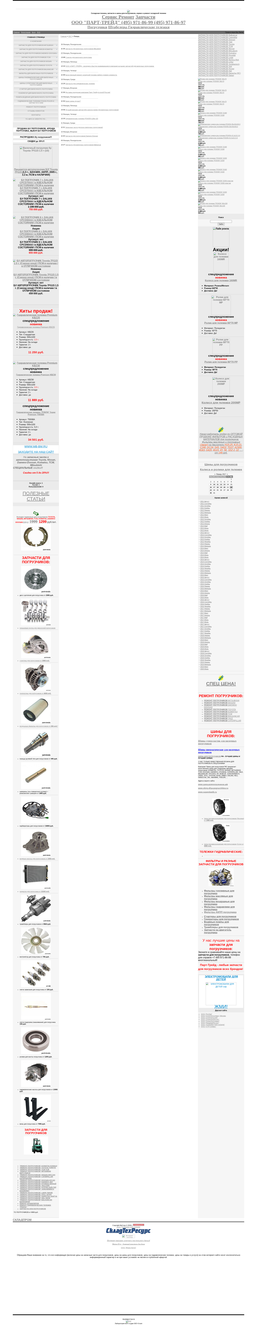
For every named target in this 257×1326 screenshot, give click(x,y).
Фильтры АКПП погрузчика (220, 912)
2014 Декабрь (205, 568)
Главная (17, 32)
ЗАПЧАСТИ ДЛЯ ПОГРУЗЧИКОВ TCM (215, 46)
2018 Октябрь (205, 655)
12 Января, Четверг (69, 114)
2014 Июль (204, 557)
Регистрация (25, 32)
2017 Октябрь (205, 629)
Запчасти (145, 17)
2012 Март (204, 515)
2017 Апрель (205, 615)
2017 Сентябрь (206, 626)
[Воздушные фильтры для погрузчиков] (36, 723)
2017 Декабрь (205, 633)
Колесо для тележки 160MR (221, 280)
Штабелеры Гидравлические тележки (139, 27)
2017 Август (204, 624)
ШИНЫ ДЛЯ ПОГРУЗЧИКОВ (209, 756)
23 (211, 490)
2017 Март (204, 613)
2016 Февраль (205, 588)
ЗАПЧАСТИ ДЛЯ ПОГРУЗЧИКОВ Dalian (216, 75)
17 (214, 487)
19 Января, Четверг (69, 70)
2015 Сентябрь (206, 579)
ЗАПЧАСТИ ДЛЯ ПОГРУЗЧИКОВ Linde (215, 57)
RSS (38, 32)
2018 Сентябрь (206, 653)
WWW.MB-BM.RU (35, 446)
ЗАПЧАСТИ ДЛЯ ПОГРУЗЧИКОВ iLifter (215, 62)
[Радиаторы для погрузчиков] (36, 888)
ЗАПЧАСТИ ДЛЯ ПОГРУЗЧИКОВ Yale (215, 42)
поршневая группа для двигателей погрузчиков (37, 628)
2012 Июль (204, 517)
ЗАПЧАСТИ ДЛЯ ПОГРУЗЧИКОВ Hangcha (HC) (219, 73)
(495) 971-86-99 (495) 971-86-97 (153, 22)
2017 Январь (205, 609)
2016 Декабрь (205, 606)
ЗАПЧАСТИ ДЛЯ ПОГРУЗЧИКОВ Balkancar (217, 35)
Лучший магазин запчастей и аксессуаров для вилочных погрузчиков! (92, 110)
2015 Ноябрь (205, 584)
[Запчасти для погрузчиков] (36, 1154)
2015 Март (204, 575)
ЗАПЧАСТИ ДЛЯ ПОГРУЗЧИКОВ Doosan (216, 40)
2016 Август (204, 600)
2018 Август (204, 651)
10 (214, 484)
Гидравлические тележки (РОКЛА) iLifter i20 (81, 118)
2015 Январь (205, 571)
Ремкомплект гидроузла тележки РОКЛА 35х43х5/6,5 (218, 126)
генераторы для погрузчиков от (35, 693)
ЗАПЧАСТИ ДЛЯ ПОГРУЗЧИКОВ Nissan (216, 49)
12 (221, 484)
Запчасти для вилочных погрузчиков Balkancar (83, 145)
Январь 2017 (221, 474)
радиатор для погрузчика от (34, 891)
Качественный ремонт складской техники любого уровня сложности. (91, 75)
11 (217, 484)
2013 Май (203, 526)
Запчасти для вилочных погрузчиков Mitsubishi (83, 49)
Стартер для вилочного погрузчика (78, 57)
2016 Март (204, 591)
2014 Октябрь (205, 564)
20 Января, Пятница (69, 62)
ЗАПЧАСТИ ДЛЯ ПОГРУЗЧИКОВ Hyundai (217, 55)
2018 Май (203, 644)
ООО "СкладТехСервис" (210, 1021)
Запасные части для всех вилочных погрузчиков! (84, 127)
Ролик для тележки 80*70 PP (221, 362)
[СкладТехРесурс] (128, 1234)
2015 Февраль (205, 573)
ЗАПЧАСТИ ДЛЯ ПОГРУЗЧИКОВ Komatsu (217, 53)
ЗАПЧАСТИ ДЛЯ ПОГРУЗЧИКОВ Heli (215, 71)
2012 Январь (205, 510)
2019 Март (204, 667)
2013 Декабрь (205, 542)
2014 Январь (205, 544)
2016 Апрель (205, 593)
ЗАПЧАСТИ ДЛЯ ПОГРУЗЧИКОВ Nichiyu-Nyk (218, 60)
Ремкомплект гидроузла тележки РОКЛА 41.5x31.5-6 (218, 138)
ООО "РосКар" (206, 1014)
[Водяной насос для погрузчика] (36, 855)
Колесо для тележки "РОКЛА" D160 (211, 172)
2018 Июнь (204, 647)
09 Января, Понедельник (71, 140)
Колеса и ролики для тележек (221, 469)
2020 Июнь (204, 669)
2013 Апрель (205, 524)
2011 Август (204, 501)
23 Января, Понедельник (71, 53)
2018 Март (204, 640)
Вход (34, 32)
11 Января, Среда (68, 123)
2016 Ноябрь (205, 604)
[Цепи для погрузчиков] (221, 815)
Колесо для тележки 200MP (221, 402)
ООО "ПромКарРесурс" (210, 1023)
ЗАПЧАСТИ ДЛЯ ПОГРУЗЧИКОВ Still (215, 66)
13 (224, 484)
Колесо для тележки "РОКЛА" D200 (211, 160)
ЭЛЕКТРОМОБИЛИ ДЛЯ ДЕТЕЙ (221, 978)
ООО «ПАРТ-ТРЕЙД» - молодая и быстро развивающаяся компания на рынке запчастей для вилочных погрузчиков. (109, 66)
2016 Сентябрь (206, 602)
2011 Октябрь (205, 506)
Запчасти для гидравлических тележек (80, 83)
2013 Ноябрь (205, 539)
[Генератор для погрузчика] (36, 690)
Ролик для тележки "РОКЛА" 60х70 (211, 104)
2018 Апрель (205, 642)
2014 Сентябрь (206, 562)
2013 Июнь (204, 528)
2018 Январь (205, 635)
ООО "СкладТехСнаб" (209, 1017)
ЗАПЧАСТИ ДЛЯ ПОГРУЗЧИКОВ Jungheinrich (218, 64)
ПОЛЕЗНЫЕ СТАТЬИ (36, 496)
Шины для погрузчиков (221, 464)
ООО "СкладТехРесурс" (210, 1019)
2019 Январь (205, 662)
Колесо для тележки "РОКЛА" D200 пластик (214, 183)
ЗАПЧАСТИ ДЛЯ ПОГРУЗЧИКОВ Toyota (216, 44)
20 (224, 487)
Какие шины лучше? (73, 101)
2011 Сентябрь (205, 504)
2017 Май (203, 617)
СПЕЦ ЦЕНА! (221, 683)
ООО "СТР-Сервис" (208, 1026)
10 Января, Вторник (69, 132)
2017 (70, 36)
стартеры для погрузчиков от (35, 661)
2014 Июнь (204, 555)
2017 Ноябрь (205, 631)
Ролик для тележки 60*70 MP (221, 323)
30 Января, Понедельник (71, 44)
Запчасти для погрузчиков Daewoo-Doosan (81, 136)
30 (211, 493)
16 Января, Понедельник (71, 97)
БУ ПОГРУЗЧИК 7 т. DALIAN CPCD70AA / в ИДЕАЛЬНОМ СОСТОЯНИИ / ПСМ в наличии (36, 191)
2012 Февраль (205, 512)
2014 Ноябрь (205, 566)
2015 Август (204, 577)
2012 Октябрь (205, 519)
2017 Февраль (205, 611)
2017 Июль (204, 622)
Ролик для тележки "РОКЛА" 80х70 (211, 81)
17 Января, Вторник (69, 88)
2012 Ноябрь (205, 521)
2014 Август (204, 559)
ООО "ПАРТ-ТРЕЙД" (96, 22)
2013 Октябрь (205, 537)
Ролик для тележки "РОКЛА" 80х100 (211, 206)
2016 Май (203, 595)
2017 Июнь (204, 620)
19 (221, 487)
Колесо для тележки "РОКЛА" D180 (211, 115)
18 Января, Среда (68, 79)
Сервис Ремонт (118, 17)
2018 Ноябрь (205, 658)
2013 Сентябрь (206, 535)
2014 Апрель (205, 550)
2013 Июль (204, 530)
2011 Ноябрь (205, 508)
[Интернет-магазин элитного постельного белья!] (128, 1237)
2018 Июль (204, 649)
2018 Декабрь (205, 660)
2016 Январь (205, 586)
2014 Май (203, 553)
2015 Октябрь (205, 582)
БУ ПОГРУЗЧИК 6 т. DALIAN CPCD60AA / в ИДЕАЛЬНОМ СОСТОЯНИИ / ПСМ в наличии (36, 234)
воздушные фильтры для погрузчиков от (39, 726)
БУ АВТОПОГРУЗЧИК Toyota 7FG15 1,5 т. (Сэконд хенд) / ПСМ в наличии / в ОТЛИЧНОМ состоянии (36, 277)
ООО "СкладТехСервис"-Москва (213, 1016)
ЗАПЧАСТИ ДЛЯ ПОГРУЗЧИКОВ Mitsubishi (217, 51)
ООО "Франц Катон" (128, 1248)
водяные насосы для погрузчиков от (37, 859)
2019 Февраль (205, 664)
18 (217, 487)
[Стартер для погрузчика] (36, 658)
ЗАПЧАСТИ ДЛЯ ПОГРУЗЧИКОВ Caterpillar (217, 37)
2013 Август (204, 533)
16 (211, 487)
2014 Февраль (205, 546)
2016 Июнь (204, 597)
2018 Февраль (205, 638)
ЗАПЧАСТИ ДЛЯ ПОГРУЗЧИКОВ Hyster (216, 69)
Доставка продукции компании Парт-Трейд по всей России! (87, 92)
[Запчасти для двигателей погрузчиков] (36, 625)
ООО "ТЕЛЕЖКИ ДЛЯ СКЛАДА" (213, 1025)
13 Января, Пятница (69, 105)
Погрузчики (97, 27)
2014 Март (204, 548)
